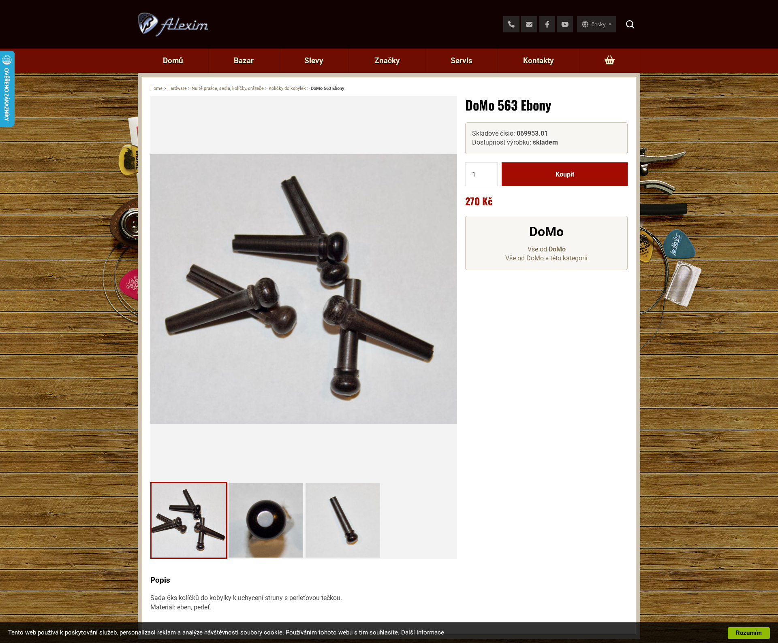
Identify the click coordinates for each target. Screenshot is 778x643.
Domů (173, 60)
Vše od (547, 249)
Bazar (244, 60)
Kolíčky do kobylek (287, 88)
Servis (461, 60)
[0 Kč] (609, 61)
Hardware (177, 88)
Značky (387, 60)
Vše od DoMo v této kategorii (546, 258)
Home (156, 88)
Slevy (313, 60)
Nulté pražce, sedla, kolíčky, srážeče (228, 88)
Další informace (422, 632)
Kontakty (538, 60)
